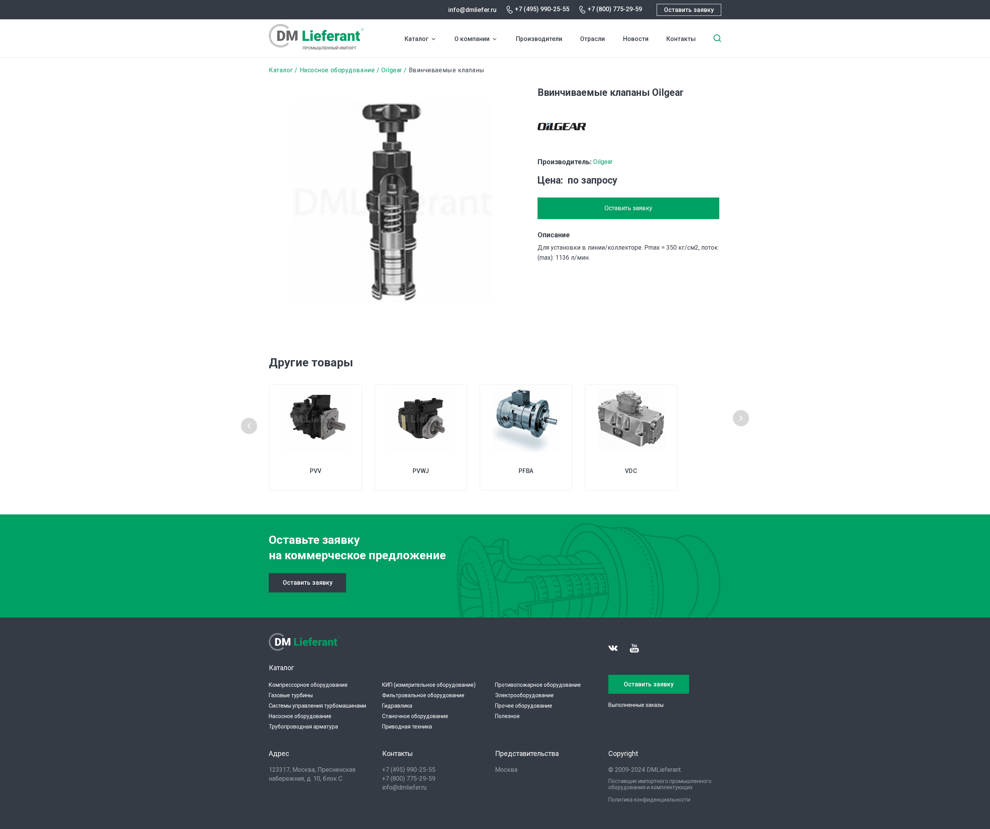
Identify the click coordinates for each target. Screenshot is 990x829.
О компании (472, 39)
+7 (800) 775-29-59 (614, 9)
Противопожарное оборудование (538, 685)
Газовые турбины (291, 695)
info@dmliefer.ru (472, 10)
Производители (539, 39)
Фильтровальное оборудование (423, 695)
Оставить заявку (689, 10)
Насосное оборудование (337, 70)
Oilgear (391, 70)
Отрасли (592, 39)
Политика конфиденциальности (649, 800)
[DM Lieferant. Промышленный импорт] (316, 47)
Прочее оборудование (523, 706)
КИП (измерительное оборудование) (429, 685)
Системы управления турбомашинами (317, 706)
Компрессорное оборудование (308, 685)
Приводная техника (407, 726)
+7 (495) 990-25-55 (542, 9)
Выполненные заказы (636, 705)
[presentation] (249, 426)
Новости (636, 39)
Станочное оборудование (415, 716)
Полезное (507, 716)
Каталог (416, 39)
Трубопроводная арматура (303, 726)
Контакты (681, 39)
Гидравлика (397, 706)
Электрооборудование (524, 695)
